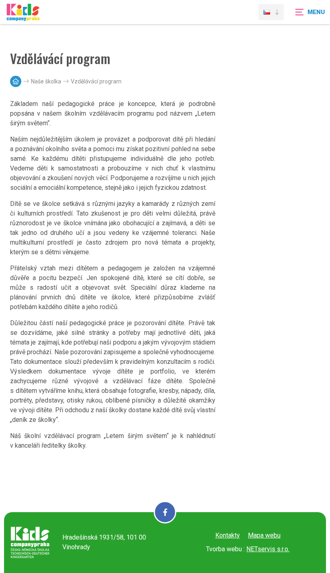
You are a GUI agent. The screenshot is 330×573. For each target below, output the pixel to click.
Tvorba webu (224, 549)
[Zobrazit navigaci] (310, 12)
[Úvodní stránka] (23, 17)
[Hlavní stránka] (15, 81)
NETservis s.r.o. (267, 549)
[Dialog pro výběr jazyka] (271, 12)
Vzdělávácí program (96, 81)
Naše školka (46, 81)
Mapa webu (264, 535)
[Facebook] (165, 512)
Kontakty (227, 535)
